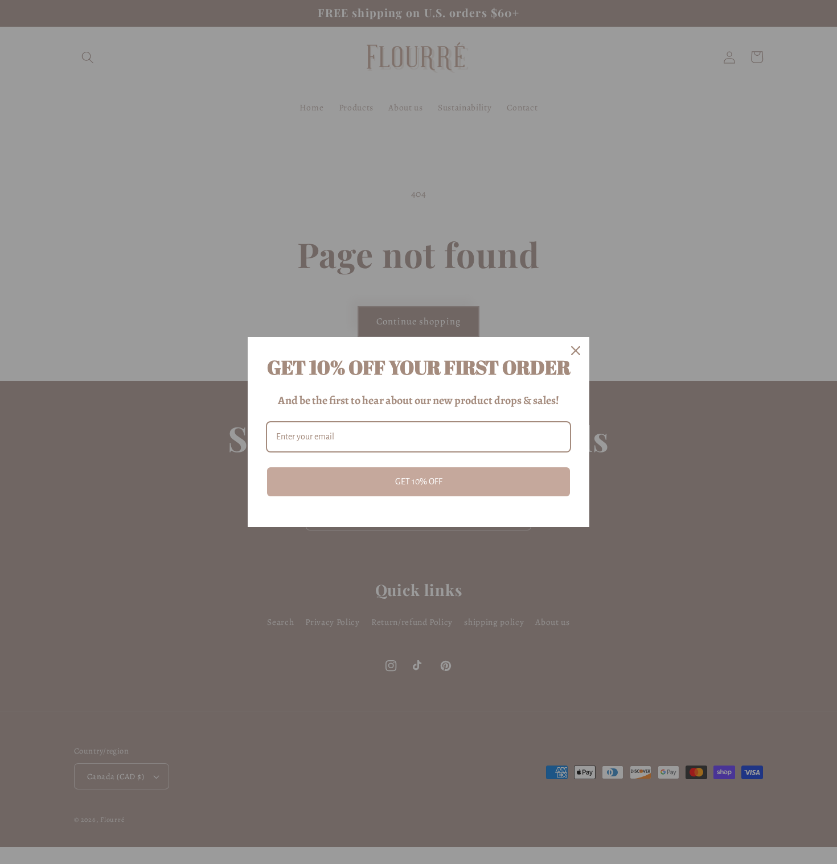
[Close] (575, 350)
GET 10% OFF (418, 481)
